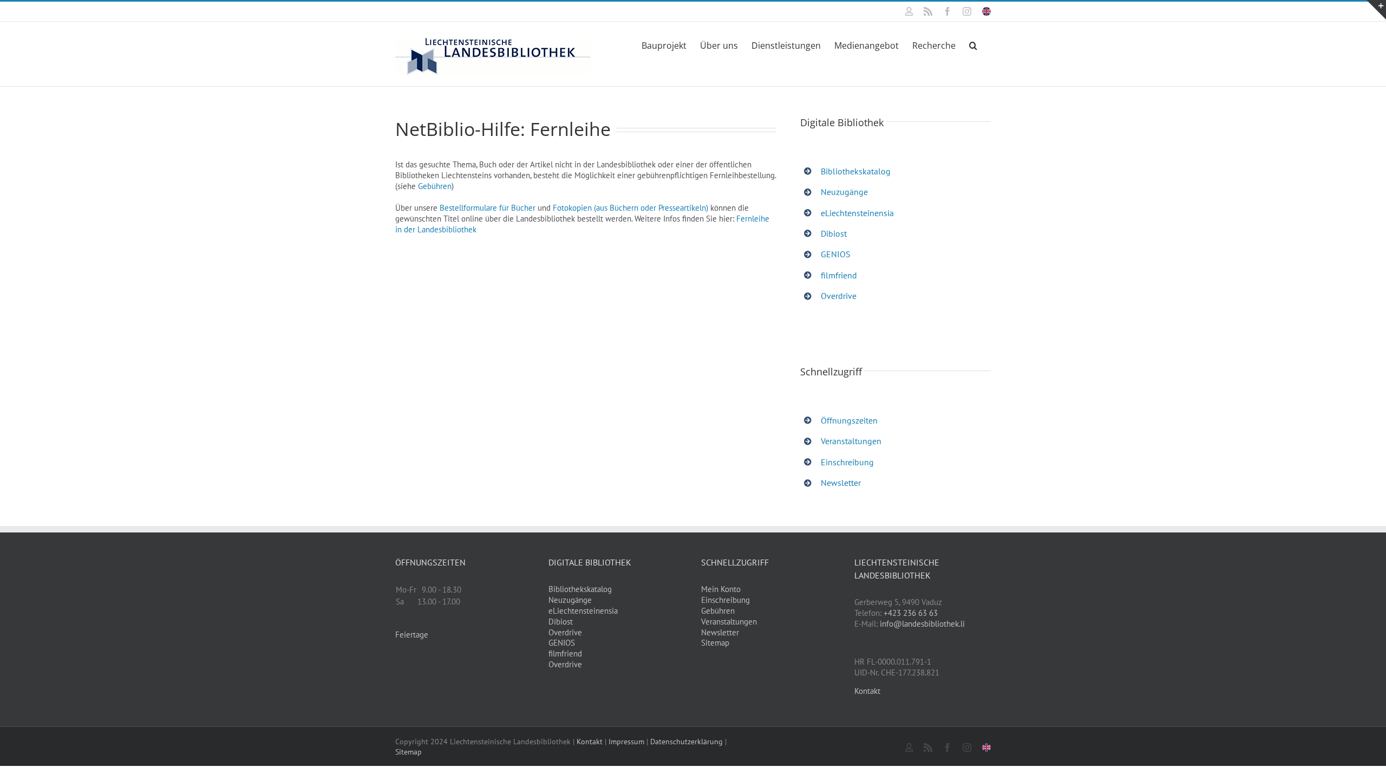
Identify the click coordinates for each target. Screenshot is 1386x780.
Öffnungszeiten (849, 420)
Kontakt (867, 691)
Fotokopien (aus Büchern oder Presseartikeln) (630, 208)
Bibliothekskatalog (856, 171)
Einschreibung (847, 462)
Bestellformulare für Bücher (487, 208)
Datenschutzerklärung (686, 741)
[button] (973, 44)
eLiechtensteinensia (857, 212)
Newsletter (841, 482)
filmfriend (839, 275)
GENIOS (836, 254)
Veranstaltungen (851, 440)
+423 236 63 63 (911, 613)
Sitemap (715, 643)
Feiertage (411, 634)
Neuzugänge (844, 191)
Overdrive (839, 295)
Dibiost (834, 233)
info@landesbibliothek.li (922, 624)
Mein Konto (721, 589)
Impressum (626, 741)
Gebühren (435, 186)
